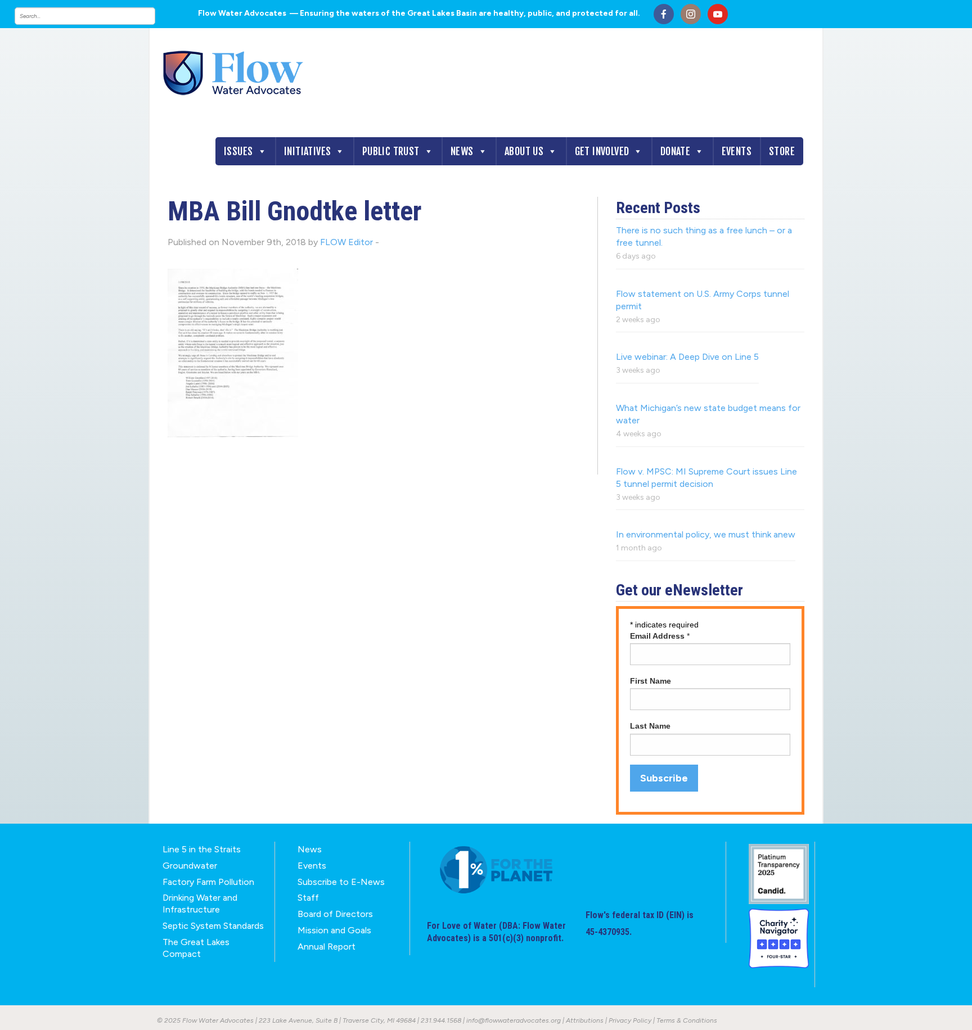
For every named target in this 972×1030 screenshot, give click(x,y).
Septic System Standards (213, 925)
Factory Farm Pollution (208, 882)
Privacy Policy (630, 1020)
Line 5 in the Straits (202, 849)
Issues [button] (238, 151)
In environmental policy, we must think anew (705, 534)
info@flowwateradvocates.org (513, 1020)
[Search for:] (96, 16)
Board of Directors (335, 914)
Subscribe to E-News (341, 882)
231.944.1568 (441, 1020)
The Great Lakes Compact (196, 948)
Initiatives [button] (307, 151)
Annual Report (327, 946)
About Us (524, 151)
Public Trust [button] (391, 151)
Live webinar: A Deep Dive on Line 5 (687, 356)
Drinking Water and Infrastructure (200, 903)
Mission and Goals (334, 930)
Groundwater (190, 865)
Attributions (585, 1020)
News (462, 151)
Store (782, 151)
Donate (675, 151)
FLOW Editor (346, 242)
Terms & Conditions (686, 1020)
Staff (308, 897)
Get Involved (602, 151)
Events (737, 151)
